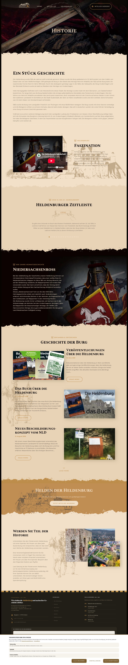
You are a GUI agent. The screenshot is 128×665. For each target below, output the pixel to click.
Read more (74, 379)
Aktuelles (56, 610)
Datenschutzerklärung (27, 641)
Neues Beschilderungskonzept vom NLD (35, 431)
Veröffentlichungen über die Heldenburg (85, 352)
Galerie (56, 614)
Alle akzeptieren (111, 660)
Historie (56, 604)
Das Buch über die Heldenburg (31, 391)
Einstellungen (94, 660)
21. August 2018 (20, 436)
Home (59, 34)
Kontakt (56, 620)
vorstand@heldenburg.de (20, 622)
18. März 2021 (70, 358)
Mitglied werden (58, 617)
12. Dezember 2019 (21, 396)
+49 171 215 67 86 (18, 618)
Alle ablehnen (79, 660)
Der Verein (56, 607)
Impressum (37, 641)
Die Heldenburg (57, 601)
